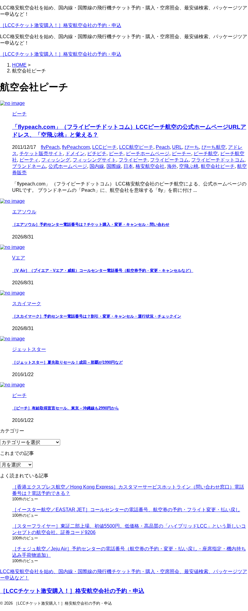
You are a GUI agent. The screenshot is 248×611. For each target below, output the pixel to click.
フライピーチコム (169, 159)
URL (177, 147)
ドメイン (75, 153)
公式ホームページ (67, 166)
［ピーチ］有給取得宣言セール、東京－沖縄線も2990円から (65, 408)
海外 (172, 166)
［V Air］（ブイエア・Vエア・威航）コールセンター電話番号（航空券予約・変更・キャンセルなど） (102, 270)
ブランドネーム (29, 166)
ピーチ (116, 153)
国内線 (97, 166)
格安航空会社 (150, 166)
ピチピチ (96, 153)
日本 (128, 166)
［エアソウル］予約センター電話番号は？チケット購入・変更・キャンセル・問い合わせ (90, 224)
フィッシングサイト (94, 159)
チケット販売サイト (41, 153)
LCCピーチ (104, 147)
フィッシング (55, 159)
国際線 (113, 166)
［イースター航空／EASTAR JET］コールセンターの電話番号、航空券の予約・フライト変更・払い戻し (126, 509)
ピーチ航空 (206, 153)
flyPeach (50, 147)
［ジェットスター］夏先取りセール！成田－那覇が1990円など (67, 362)
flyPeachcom (76, 147)
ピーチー (181, 153)
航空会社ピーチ (218, 166)
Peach (163, 147)
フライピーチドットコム (217, 159)
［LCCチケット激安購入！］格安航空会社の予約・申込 (60, 25)
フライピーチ (133, 159)
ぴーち (191, 147)
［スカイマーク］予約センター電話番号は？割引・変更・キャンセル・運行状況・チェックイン (96, 316)
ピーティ (29, 159)
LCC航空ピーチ (136, 147)
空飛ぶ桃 (188, 166)
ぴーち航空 (213, 147)
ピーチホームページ (147, 153)
